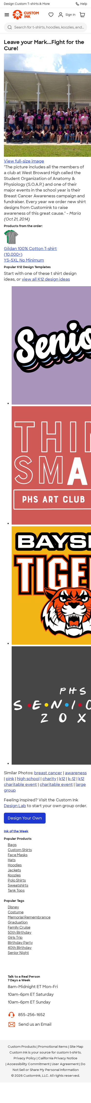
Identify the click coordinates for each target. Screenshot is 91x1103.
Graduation (18, 922)
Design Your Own (25, 818)
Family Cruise (19, 927)
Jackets (14, 870)
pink (10, 778)
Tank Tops (16, 890)
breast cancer (48, 773)
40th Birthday (20, 948)
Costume (16, 912)
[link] (26, 15)
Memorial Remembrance (29, 917)
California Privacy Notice (57, 1058)
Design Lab (15, 805)
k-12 (71, 778)
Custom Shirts (20, 850)
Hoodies (15, 865)
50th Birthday (19, 932)
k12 (62, 778)
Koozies (14, 875)
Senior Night (18, 953)
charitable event (56, 784)
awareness (76, 773)
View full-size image (24, 161)
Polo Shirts (17, 880)
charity (49, 778)
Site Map (76, 1047)
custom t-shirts (69, 1052)
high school (28, 778)
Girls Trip (15, 937)
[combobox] (45, 27)
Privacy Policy (25, 1058)
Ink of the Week (16, 831)
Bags (12, 845)
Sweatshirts (18, 885)
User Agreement (65, 1064)
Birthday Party (20, 942)
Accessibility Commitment (28, 1064)
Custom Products (22, 1047)
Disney (13, 907)
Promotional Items (52, 1047)
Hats (12, 860)
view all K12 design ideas (46, 279)
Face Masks (17, 855)
